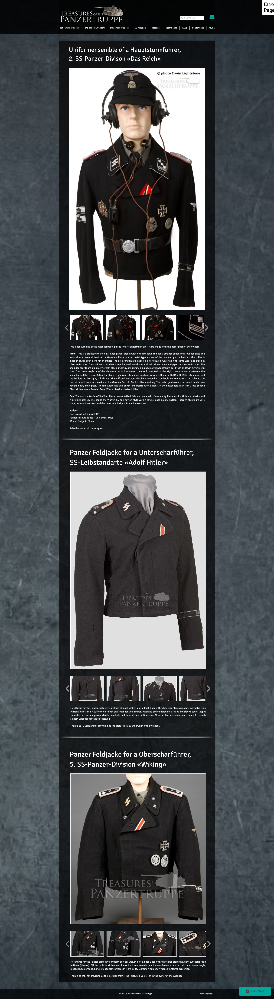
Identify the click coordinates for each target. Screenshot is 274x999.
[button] (212, 16)
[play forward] (206, 327)
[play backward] (66, 327)
